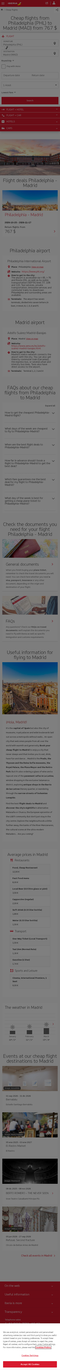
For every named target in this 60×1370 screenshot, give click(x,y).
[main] (30, 1346)
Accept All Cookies (30, 1364)
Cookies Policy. (43, 1347)
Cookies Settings (30, 1355)
